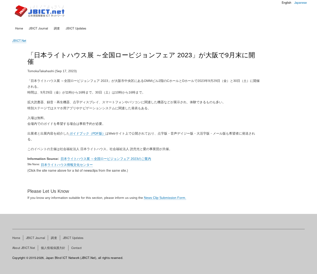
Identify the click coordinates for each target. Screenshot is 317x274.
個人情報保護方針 (53, 248)
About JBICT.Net (23, 248)
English (286, 2)
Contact (76, 248)
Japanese (300, 2)
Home (19, 28)
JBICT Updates (76, 28)
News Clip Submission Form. (165, 198)
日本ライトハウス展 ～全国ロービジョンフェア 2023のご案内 (106, 159)
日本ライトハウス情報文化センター (67, 164)
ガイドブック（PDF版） (87, 133)
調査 (57, 28)
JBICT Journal (38, 28)
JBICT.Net (19, 40)
